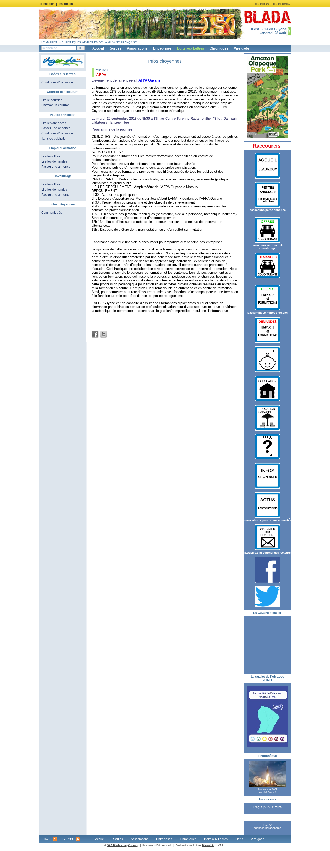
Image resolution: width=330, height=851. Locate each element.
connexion (47, 3)
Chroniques (219, 48)
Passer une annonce (55, 128)
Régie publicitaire (267, 807)
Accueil (98, 48)
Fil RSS (67, 839)
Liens (239, 839)
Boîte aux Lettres (190, 48)
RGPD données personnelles (267, 826)
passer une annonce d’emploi (268, 312)
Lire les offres (50, 156)
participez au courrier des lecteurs (267, 552)
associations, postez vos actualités (267, 520)
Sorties (115, 48)
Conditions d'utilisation (57, 82)
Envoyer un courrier (55, 105)
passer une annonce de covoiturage (267, 247)
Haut (47, 839)
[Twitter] (103, 334)
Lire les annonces (53, 123)
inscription (66, 3)
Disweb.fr (208, 845)
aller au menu (262, 4)
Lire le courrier (51, 100)
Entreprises (162, 48)
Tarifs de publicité (53, 138)
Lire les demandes (54, 161)
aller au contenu (281, 4)
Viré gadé (241, 48)
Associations (137, 48)
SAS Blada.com (117, 845)
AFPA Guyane (149, 80)
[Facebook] (95, 334)
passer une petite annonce (268, 210)
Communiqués (51, 212)
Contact (133, 845)
